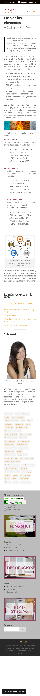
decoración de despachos (13, 431)
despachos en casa (26, 434)
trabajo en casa (25, 482)
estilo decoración (10, 455)
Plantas (13, 479)
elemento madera (10, 448)
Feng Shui (30, 27)
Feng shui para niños (26, 458)
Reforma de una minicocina (15, 315)
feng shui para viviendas (12, 462)
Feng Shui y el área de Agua (15, 325)
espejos (19, 451)
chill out (30, 421)
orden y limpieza (25, 475)
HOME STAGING (11, 548)
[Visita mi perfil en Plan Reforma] (15, 504)
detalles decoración (11, 438)
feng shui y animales (28, 465)
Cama (23, 421)
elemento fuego (22, 444)
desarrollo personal (11, 434)
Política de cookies (12, 592)
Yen (9, 27)
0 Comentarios (10, 28)
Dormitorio (23, 438)
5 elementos (9, 414)
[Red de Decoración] (12, 510)
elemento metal (24, 448)
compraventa (19, 424)
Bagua (7, 417)
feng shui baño (22, 455)
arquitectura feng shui (22, 414)
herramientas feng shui (12, 472)
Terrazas (7, 482)
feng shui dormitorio (11, 458)
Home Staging (26, 472)
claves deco (8, 424)
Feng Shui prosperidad (12, 465)
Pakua (7, 479)
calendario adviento (18, 417)
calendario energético (11, 421)
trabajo (15, 482)
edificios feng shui (23, 441)
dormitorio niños (10, 441)
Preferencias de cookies (14, 691)
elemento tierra (10, 451)
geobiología (23, 468)
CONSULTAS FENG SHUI (14, 545)
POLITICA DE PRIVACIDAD (15, 586)
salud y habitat (23, 479)
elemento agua (9, 444)
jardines (7, 475)
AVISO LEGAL (10, 589)
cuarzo (28, 424)
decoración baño (21, 427)
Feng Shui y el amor (11, 468)
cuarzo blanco (9, 427)
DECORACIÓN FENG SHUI (15, 550)
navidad (15, 475)
